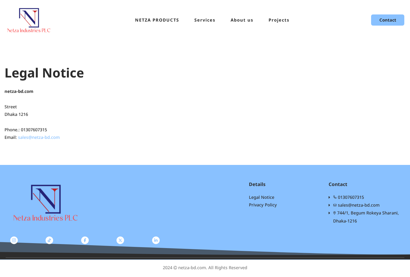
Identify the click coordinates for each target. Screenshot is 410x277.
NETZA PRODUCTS (157, 20)
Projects (279, 20)
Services (204, 20)
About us (242, 20)
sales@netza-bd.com (39, 137)
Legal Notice (261, 197)
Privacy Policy (263, 205)
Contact (387, 20)
